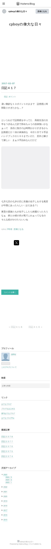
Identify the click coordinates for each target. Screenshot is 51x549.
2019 (5, 501)
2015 (5, 519)
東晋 (3, 211)
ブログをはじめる (8, 408)
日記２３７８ (7, 436)
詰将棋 (40, 103)
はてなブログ (6, 404)
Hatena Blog (23, 544)
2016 (5, 515)
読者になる (42, 11)
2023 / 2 (9, 479)
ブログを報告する (35, 544)
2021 (5, 491)
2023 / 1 (9, 482)
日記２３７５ (7, 451)
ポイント (12, 96)
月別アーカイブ (8, 467)
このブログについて (9, 367)
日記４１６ (35, 326)
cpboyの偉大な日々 (17, 11)
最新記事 (5, 429)
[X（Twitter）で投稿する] (16, 242)
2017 (5, 510)
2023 (5, 474)
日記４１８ (16, 326)
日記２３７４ (7, 456)
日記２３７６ (7, 446)
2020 (5, 496)
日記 (6, 96)
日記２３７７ (7, 441)
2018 (5, 505)
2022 (5, 487)
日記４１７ (8, 88)
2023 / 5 (9, 477)
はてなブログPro (7, 418)
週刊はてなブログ (8, 413)
